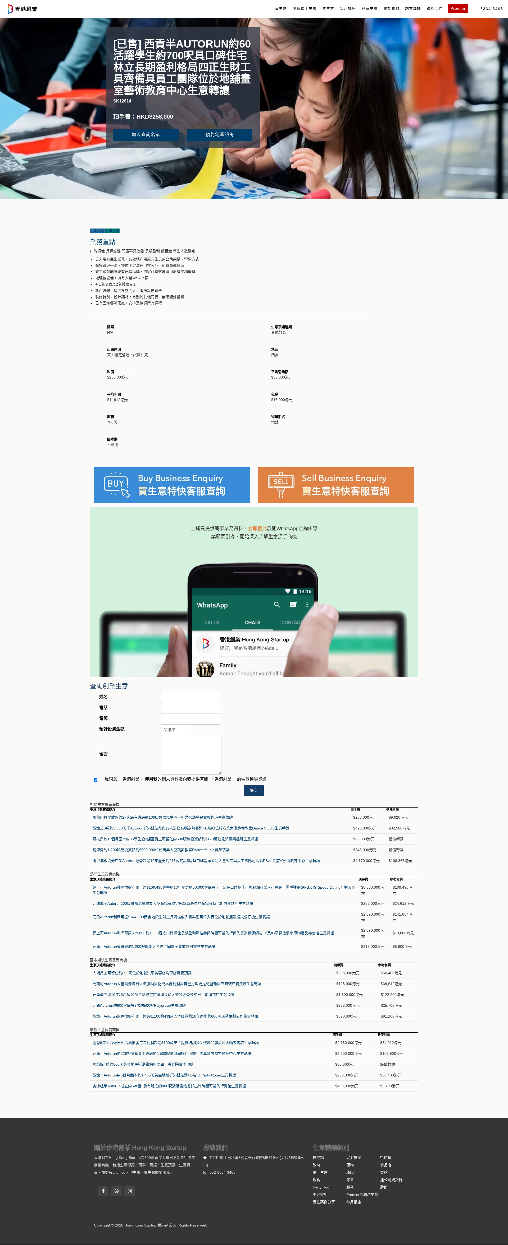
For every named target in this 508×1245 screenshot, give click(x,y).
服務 (350, 1187)
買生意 (328, 8)
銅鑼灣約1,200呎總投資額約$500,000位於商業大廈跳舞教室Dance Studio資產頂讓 (161, 850)
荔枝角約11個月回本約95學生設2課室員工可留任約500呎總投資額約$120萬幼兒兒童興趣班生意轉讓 (175, 839)
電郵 (103, 718)
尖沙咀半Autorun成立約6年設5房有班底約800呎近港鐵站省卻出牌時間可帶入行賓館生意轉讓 (169, 1086)
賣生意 (281, 8)
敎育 (316, 1165)
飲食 (316, 1180)
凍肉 (350, 1172)
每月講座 (348, 8)
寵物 (350, 1165)
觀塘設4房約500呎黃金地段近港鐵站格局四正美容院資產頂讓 (143, 1064)
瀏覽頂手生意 (304, 8)
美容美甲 (320, 1194)
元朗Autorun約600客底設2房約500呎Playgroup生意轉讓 (139, 1005)
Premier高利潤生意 (362, 1194)
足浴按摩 (353, 1157)
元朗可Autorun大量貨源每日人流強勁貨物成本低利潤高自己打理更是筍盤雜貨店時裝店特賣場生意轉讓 (177, 984)
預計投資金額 (112, 729)
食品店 (385, 1165)
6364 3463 (491, 9)
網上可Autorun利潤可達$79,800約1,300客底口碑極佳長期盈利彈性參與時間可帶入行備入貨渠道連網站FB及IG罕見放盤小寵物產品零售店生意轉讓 (213, 933)
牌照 (384, 1187)
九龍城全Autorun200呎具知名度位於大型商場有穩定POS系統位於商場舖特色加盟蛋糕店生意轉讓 (173, 903)
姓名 (103, 696)
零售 (350, 1180)
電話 (103, 707)
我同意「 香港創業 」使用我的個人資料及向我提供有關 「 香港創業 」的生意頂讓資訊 (185, 779)
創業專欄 (413, 8)
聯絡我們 (435, 8)
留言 (103, 754)
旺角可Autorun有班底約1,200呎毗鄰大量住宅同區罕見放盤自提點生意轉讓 (154, 946)
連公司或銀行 (391, 1180)
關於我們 (391, 8)
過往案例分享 (324, 1202)
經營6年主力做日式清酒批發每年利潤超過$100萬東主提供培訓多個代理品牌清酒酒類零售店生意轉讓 (176, 1043)
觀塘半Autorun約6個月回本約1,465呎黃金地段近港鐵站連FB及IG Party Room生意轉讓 (164, 1075)
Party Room (323, 1187)
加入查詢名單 (146, 134)
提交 (253, 790)
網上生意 (320, 1172)
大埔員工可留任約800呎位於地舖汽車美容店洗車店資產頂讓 (142, 973)
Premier (458, 8)
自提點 (318, 1157)
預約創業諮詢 (220, 134)
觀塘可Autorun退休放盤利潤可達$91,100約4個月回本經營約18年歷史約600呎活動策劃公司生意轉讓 (175, 1016)
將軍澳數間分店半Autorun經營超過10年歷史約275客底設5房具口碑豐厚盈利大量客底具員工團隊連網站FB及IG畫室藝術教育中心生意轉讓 (206, 861)
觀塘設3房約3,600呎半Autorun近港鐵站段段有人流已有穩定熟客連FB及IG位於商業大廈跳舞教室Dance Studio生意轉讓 (191, 828)
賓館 (384, 1172)
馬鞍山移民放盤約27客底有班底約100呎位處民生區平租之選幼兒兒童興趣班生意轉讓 (163, 817)
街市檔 (385, 1157)
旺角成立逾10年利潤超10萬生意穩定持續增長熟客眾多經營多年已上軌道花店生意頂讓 (163, 994)
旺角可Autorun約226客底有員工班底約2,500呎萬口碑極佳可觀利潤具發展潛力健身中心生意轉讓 (172, 1053)
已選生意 (370, 8)
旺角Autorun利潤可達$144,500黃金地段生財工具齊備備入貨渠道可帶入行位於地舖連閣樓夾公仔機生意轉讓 (181, 917)
